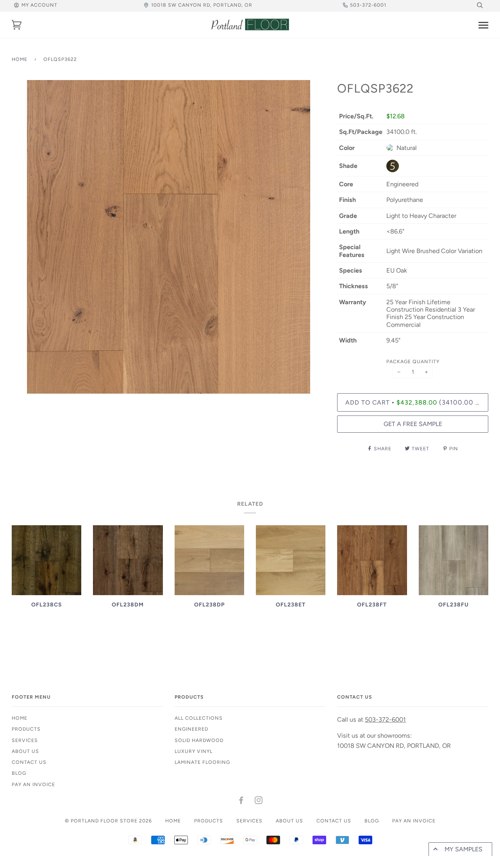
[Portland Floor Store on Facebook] (241, 801)
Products (26, 729)
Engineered (191, 729)
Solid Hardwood (199, 740)
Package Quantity (412, 361)
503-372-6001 (368, 5)
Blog (19, 773)
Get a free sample (413, 424)
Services (25, 740)
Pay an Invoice (33, 784)
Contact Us (29, 762)
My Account (39, 5)
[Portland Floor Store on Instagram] (259, 801)
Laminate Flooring (202, 762)
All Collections (199, 718)
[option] (168, 237)
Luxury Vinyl (193, 751)
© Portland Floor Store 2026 (108, 821)
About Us (25, 751)
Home (19, 59)
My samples (463, 849)
